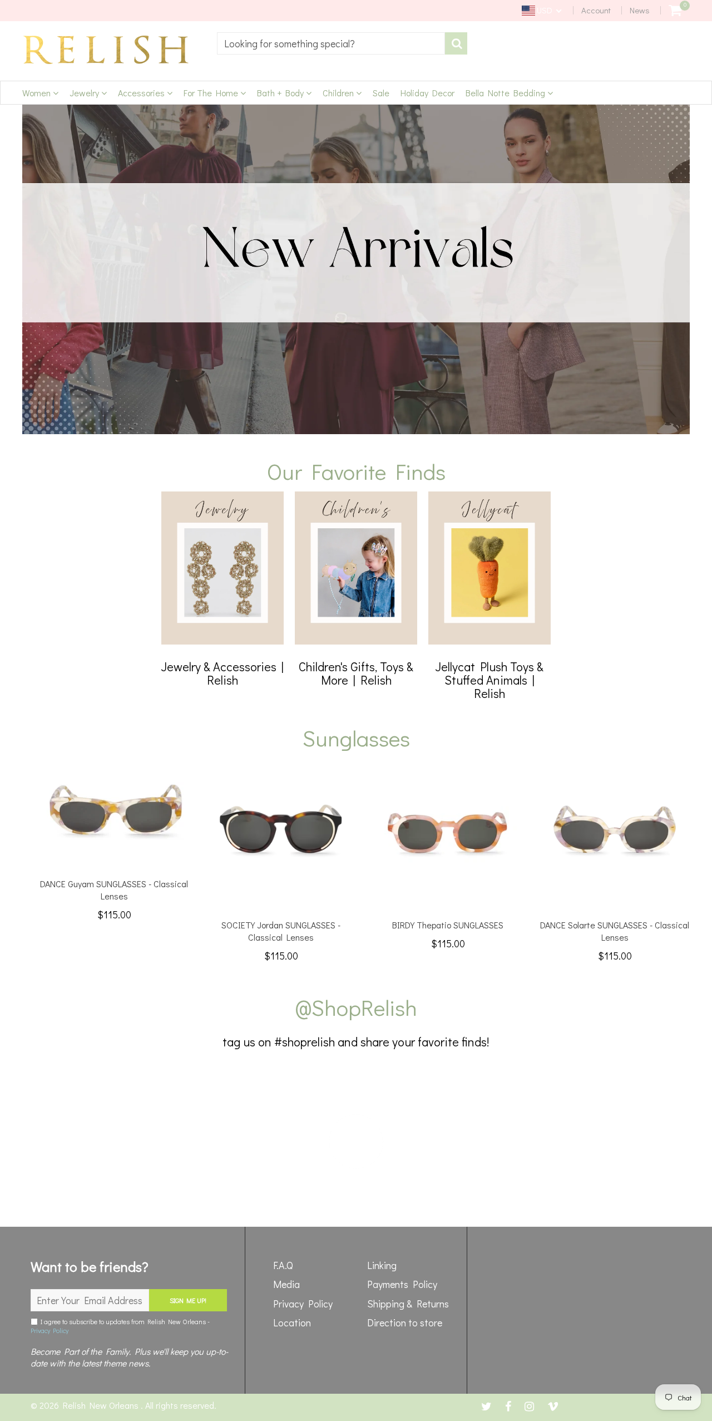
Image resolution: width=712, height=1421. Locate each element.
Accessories (142, 93)
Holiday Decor (427, 93)
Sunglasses (356, 738)
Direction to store (404, 1322)
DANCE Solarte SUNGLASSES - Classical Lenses (614, 931)
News (640, 10)
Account (596, 10)
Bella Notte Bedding (506, 93)
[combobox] (331, 43)
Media (286, 1284)
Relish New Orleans (102, 1405)
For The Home (212, 93)
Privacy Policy (49, 1330)
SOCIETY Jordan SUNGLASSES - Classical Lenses (280, 931)
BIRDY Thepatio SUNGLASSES (447, 925)
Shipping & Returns (408, 1303)
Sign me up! (188, 1300)
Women (37, 93)
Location (292, 1322)
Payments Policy (402, 1284)
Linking (382, 1265)
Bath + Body (281, 93)
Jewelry (85, 93)
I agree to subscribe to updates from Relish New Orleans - (120, 1326)
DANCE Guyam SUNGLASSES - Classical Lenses (114, 890)
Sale (381, 93)
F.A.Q (283, 1265)
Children (339, 93)
